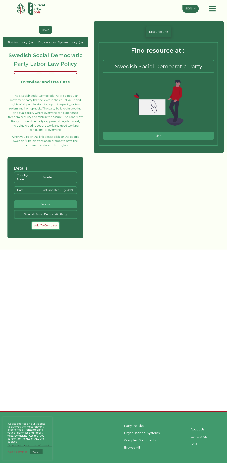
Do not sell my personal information (29, 445)
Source (45, 204)
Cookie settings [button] (17, 451)
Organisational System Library (57, 42)
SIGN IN (190, 8)
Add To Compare (45, 225)
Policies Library (17, 42)
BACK (45, 29)
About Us (197, 429)
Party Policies (134, 426)
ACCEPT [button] (36, 451)
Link (158, 135)
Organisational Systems (142, 433)
